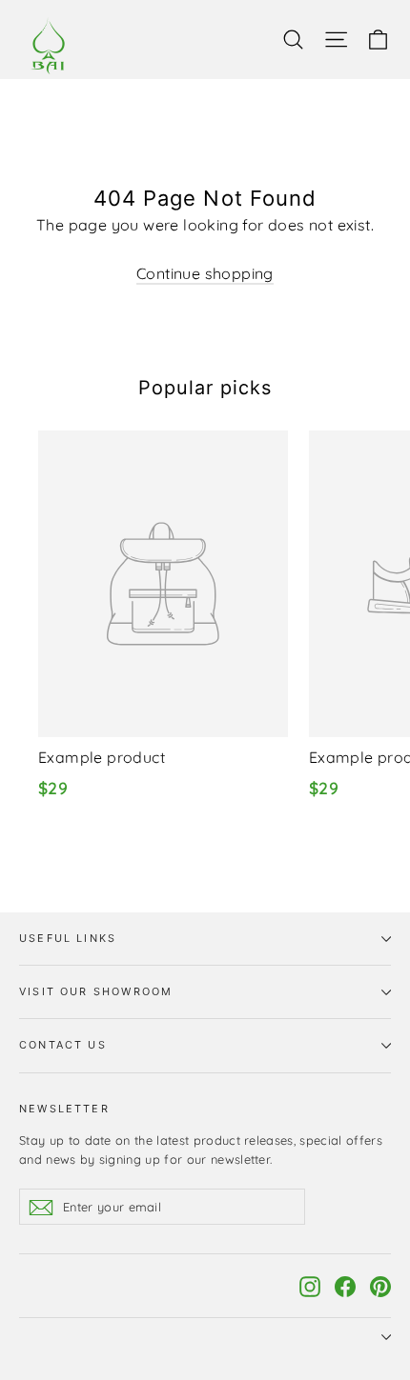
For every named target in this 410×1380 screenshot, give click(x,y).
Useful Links (67, 938)
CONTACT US (63, 1044)
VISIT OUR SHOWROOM (96, 991)
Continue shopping (205, 273)
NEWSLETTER (64, 1108)
